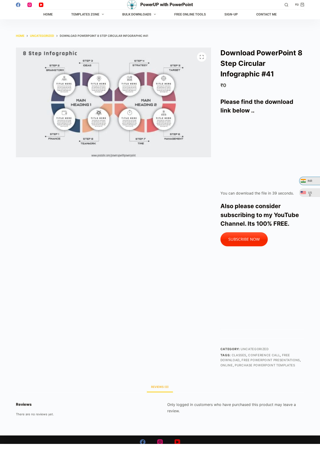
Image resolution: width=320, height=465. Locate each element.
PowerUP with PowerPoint (166, 4)
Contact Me (266, 14)
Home (48, 14)
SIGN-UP (231, 14)
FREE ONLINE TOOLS (190, 14)
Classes (239, 355)
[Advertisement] (262, 152)
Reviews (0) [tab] (160, 387)
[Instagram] (29, 5)
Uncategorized (254, 349)
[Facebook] (18, 5)
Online (226, 365)
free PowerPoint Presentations (271, 360)
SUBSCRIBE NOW (244, 239)
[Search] (286, 5)
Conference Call (264, 355)
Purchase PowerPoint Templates (265, 365)
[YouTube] (41, 5)
